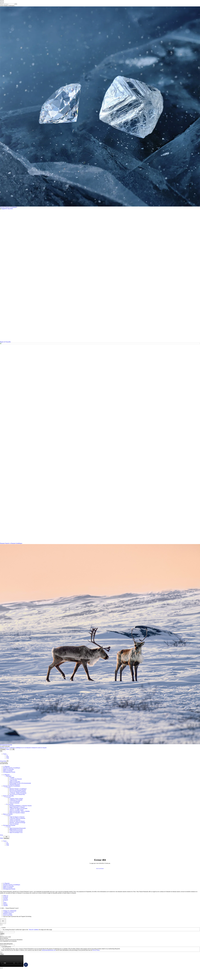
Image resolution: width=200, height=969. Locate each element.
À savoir (8, 787)
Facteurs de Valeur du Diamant (17, 821)
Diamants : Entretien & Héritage (17, 822)
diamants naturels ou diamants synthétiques (10, 747)
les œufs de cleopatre (41, 747)
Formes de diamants (14, 803)
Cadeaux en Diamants (14, 819)
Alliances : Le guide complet (16, 810)
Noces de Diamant (14, 824)
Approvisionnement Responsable (17, 828)
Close (2, 954)
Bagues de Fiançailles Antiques (17, 812)
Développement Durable (9, 772)
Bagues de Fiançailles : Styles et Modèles (19, 811)
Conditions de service (8, 912)
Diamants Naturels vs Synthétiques (18, 788)
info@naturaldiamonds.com (49, 950)
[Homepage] (4, 763)
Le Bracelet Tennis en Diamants (17, 818)
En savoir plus (9, 804)
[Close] (11, 749)
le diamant (33, 747)
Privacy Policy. (96, 950)
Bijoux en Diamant (7, 770)
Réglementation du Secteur (16, 829)
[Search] (16, 4)
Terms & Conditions (34, 929)
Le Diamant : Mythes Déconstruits (17, 793)
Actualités (11, 777)
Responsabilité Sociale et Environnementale (20, 783)
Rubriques (8, 776)
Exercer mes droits (7, 915)
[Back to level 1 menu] (7, 761)
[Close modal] (26, 966)
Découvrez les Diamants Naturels (17, 790)
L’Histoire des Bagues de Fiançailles (18, 808)
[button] (4, 754)
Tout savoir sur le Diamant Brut (17, 794)
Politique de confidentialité (9, 910)
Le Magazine (6, 766)
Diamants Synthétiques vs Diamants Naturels (20, 805)
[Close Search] (2, 1)
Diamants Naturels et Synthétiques (11, 767)
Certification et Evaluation (15, 800)
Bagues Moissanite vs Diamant (17, 807)
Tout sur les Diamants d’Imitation (17, 791)
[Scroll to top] (3, 921)
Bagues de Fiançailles (8, 769)
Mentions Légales (7, 913)
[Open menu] (13, 749)
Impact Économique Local (15, 832)
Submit (2, 933)
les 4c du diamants (26, 747)
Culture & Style (13, 780)
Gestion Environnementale (15, 831)
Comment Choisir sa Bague (16, 798)
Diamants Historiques (14, 784)
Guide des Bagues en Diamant (16, 817)
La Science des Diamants (15, 779)
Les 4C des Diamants (14, 801)
